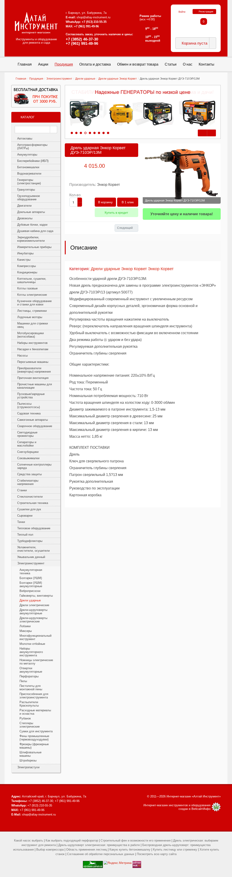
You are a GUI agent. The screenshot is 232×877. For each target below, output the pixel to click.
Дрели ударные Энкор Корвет (117, 78)
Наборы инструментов (32, 343)
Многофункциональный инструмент (35, 637)
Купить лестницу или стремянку (175, 849)
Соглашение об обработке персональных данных (100, 854)
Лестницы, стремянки (32, 310)
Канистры (23, 259)
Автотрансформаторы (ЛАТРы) (32, 146)
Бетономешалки (28, 167)
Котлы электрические (32, 294)
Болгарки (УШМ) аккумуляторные (30, 584)
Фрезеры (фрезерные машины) (34, 745)
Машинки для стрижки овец (32, 325)
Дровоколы (24, 218)
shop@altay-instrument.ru (93, 17)
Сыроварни (24, 515)
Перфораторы (29, 676)
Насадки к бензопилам (32, 349)
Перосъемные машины (32, 362)
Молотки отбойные (32, 643)
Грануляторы (26, 189)
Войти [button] (182, 11)
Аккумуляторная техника (30, 571)
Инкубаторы (25, 253)
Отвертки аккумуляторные (30, 670)
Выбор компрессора (50, 849)
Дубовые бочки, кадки (32, 224)
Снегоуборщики (28, 452)
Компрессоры (26, 266)
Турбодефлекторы (29, 541)
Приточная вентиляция (32, 378)
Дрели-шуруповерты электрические (33, 619)
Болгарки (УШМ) (30, 578)
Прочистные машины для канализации (34, 386)
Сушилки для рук (29, 509)
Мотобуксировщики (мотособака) (30, 334)
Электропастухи (28, 767)
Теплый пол (25, 534)
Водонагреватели (29, 173)
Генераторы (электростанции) (29, 181)
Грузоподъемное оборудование (28, 197)
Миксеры (25, 631)
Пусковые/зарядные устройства (31, 395)
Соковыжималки (28, 458)
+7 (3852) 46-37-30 (82, 39)
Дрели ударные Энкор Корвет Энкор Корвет (132, 269)
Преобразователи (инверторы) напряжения (34, 369)
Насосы (22, 355)
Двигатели (24, 205)
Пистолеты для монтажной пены (30, 687)
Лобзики (25, 626)
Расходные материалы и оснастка (35, 712)
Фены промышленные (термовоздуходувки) (34, 737)
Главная (21, 78)
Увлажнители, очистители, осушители (33, 549)
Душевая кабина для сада (35, 231)
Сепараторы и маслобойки (26, 443)
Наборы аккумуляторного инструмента (31, 652)
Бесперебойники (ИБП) (32, 161)
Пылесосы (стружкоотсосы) (28, 405)
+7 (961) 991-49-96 (82, 43)
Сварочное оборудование (34, 426)
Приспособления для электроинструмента (33, 695)
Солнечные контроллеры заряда (34, 466)
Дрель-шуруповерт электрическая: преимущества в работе (99, 845)
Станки (22, 490)
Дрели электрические (34, 605)
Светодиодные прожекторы (27, 434)
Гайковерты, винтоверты (36, 595)
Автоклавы (24, 138)
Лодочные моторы (29, 317)
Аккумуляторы (27, 154)
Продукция (36, 78)
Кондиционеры (27, 272)
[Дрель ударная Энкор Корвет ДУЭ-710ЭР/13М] (182, 173)
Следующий (125, 227)
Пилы (23, 681)
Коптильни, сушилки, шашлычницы (31, 280)
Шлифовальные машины (30, 754)
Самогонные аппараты (32, 419)
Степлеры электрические (29, 724)
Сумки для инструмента (36, 731)
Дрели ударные (85, 78)
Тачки (21, 522)
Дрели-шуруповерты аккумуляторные (33, 611)
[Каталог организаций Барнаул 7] (93, 863)
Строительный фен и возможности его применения (136, 840)
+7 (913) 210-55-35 (94, 22)
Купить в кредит (116, 212)
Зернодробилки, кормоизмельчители (31, 239)
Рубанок (25, 718)
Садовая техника (29, 413)
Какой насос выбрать (28, 840)
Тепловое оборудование (33, 528)
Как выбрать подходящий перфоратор (72, 840)
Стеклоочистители (30, 496)
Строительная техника (32, 503)
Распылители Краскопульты (29, 703)
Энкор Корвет (108, 185)
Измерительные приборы (34, 247)
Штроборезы (27, 760)
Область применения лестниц (86, 849)
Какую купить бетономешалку (129, 849)
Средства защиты (29, 474)
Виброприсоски (29, 591)
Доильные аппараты (31, 212)
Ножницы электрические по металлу (36, 661)
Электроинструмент (59, 78)
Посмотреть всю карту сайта (156, 854)
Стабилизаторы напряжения (27, 482)
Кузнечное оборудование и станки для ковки (34, 302)
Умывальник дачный (31, 557)
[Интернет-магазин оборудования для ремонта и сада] (36, 23)
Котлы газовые (27, 288)
